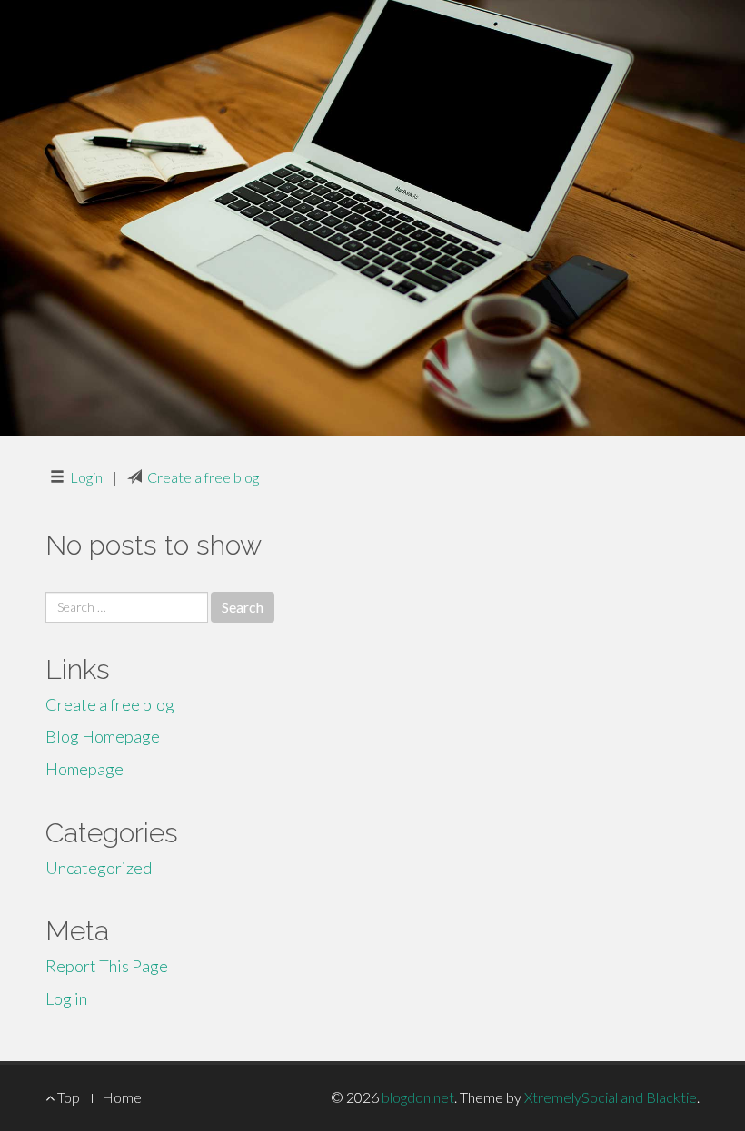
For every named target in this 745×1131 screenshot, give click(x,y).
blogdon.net (418, 1097)
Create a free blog (203, 477)
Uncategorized (98, 868)
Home (122, 1097)
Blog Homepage (102, 736)
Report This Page (106, 966)
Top (67, 1097)
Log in (66, 998)
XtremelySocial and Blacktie (610, 1097)
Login (86, 477)
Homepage (84, 769)
